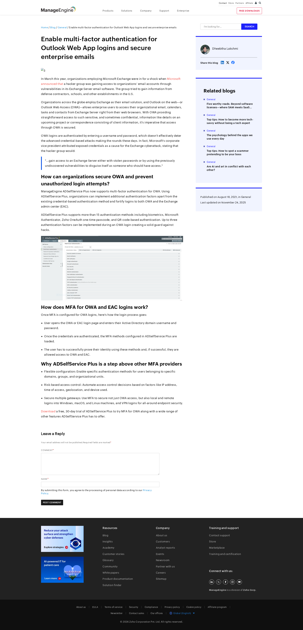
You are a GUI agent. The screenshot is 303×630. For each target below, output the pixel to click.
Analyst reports (165, 547)
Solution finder (112, 585)
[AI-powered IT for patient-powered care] (62, 570)
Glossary (108, 560)
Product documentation (118, 578)
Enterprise (183, 10)
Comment (47, 450)
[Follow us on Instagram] (232, 581)
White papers (111, 572)
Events (160, 554)
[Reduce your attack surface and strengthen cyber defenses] (62, 539)
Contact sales (136, 613)
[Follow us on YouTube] (239, 581)
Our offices (157, 613)
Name (44, 479)
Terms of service (114, 607)
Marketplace (217, 547)
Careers (161, 572)
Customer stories (113, 554)
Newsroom (163, 560)
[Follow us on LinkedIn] (211, 581)
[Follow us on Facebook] (225, 581)
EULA (95, 607)
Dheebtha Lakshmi (225, 48)
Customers (163, 541)
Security (133, 607)
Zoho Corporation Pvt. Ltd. (144, 621)
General (246, 197)
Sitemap (161, 578)
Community (110, 566)
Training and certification (225, 554)
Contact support (219, 535)
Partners (239, 3)
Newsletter (117, 613)
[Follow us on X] (218, 581)
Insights (108, 541)
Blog (105, 535)
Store (231, 3)
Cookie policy (193, 607)
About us (161, 535)
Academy (108, 547)
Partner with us (165, 566)
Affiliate (249, 3)
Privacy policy (172, 607)
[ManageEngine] (60, 9)
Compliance (151, 607)
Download (48, 411)
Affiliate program (217, 607)
